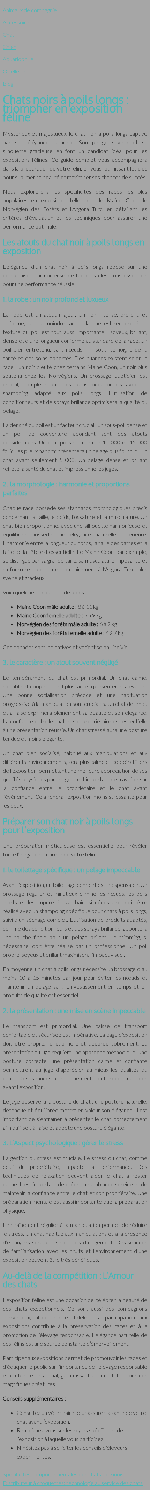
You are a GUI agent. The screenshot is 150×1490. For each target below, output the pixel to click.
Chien (9, 46)
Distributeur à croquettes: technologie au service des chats (73, 1483)
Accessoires (17, 22)
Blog (8, 83)
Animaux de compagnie (30, 10)
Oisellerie (14, 71)
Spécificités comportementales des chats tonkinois (63, 1474)
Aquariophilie (18, 59)
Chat (8, 34)
